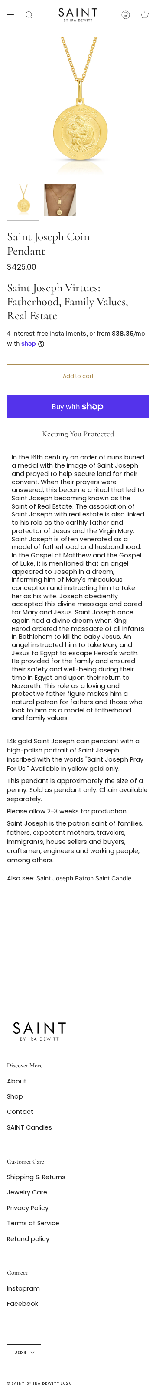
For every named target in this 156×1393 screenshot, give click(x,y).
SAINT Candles (29, 1127)
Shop (15, 1096)
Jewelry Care (27, 1192)
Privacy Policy (28, 1208)
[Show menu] (13, 14)
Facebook (22, 1303)
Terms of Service (33, 1223)
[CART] (144, 15)
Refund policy (28, 1238)
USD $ (20, 1352)
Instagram (23, 1288)
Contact (20, 1111)
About (16, 1081)
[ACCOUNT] (125, 15)
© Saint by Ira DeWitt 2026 (39, 1383)
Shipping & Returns (36, 1177)
